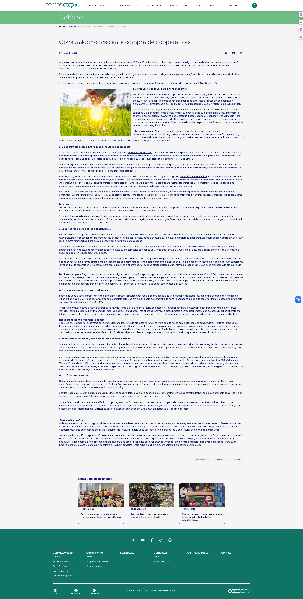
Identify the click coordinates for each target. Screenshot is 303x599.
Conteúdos (177, 5)
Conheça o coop (96, 5)
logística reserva (86, 329)
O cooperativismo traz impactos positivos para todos (193, 441)
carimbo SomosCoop (208, 429)
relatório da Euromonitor (193, 176)
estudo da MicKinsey (139, 152)
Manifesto (90, 557)
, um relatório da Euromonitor (204, 104)
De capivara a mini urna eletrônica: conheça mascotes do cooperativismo (101, 515)
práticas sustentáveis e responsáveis (181, 264)
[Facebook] (226, 53)
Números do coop (61, 561)
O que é (56, 557)
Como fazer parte (94, 566)
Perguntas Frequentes (63, 576)
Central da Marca (206, 5)
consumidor (235, 459)
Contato (232, 5)
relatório (88, 252)
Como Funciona (60, 566)
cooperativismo (202, 459)
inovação (219, 459)
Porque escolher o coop (97, 561)
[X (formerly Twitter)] (241, 53)
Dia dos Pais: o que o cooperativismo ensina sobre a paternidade (150, 515)
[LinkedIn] (233, 53)
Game (156, 557)
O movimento (127, 5)
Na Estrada (154, 5)
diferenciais (139, 134)
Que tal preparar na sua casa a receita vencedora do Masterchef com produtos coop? (202, 517)
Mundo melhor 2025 (163, 561)
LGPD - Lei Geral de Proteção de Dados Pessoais (86, 369)
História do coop (60, 571)
